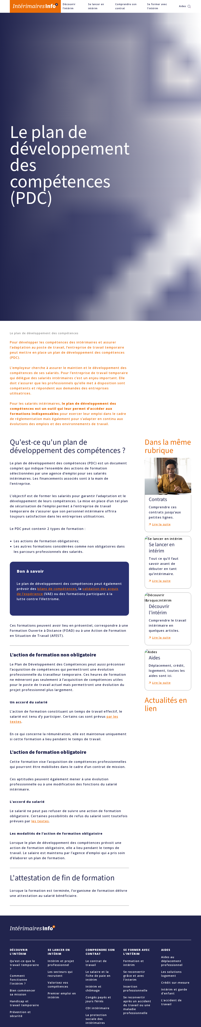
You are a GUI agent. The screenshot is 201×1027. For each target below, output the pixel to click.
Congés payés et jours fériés (98, 999)
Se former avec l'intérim (157, 6)
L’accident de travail (171, 1002)
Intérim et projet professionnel (61, 963)
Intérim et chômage (93, 988)
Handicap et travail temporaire (24, 1003)
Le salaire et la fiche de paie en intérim (98, 975)
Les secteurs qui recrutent (60, 974)
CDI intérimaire (97, 1008)
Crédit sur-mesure (175, 982)
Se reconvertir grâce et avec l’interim (134, 975)
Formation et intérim (133, 963)
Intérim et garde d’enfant (174, 991)
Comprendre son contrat (126, 6)
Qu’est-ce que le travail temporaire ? (24, 965)
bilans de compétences (57, 589)
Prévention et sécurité (20, 1014)
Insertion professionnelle (135, 988)
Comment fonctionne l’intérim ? (18, 979)
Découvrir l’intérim (69, 6)
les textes (40, 821)
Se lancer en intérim (96, 6)
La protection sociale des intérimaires (96, 1019)
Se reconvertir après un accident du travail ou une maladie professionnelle (137, 1005)
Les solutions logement (171, 974)
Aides (182, 6)
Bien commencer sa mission (22, 992)
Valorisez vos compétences (58, 984)
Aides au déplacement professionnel (172, 961)
